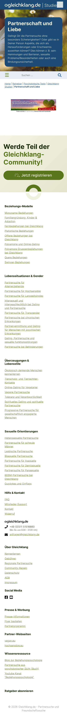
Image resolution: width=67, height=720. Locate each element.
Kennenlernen (12, 553)
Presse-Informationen (17, 616)
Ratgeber (17, 83)
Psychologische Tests (34, 83)
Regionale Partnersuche (18, 563)
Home (8, 83)
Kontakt (9, 508)
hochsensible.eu (14, 645)
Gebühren (10, 558)
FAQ (7, 499)
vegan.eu (10, 640)
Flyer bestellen (13, 621)
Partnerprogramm (15, 626)
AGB (7, 577)
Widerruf (10, 513)
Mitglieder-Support (16, 504)
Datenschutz (12, 572)
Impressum (11, 582)
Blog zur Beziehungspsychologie (23, 660)
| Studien (32, 5)
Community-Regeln (16, 568)
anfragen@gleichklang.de (24, 534)
